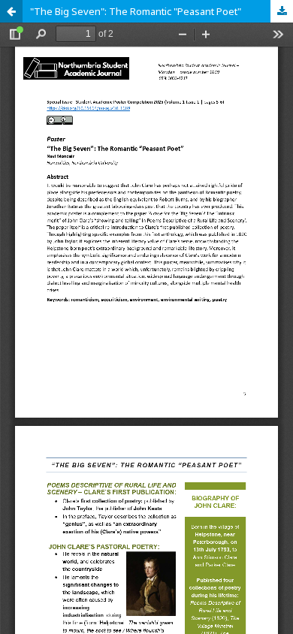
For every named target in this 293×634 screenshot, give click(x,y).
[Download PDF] (281, 11)
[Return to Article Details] (11, 11)
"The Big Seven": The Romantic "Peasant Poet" (135, 11)
